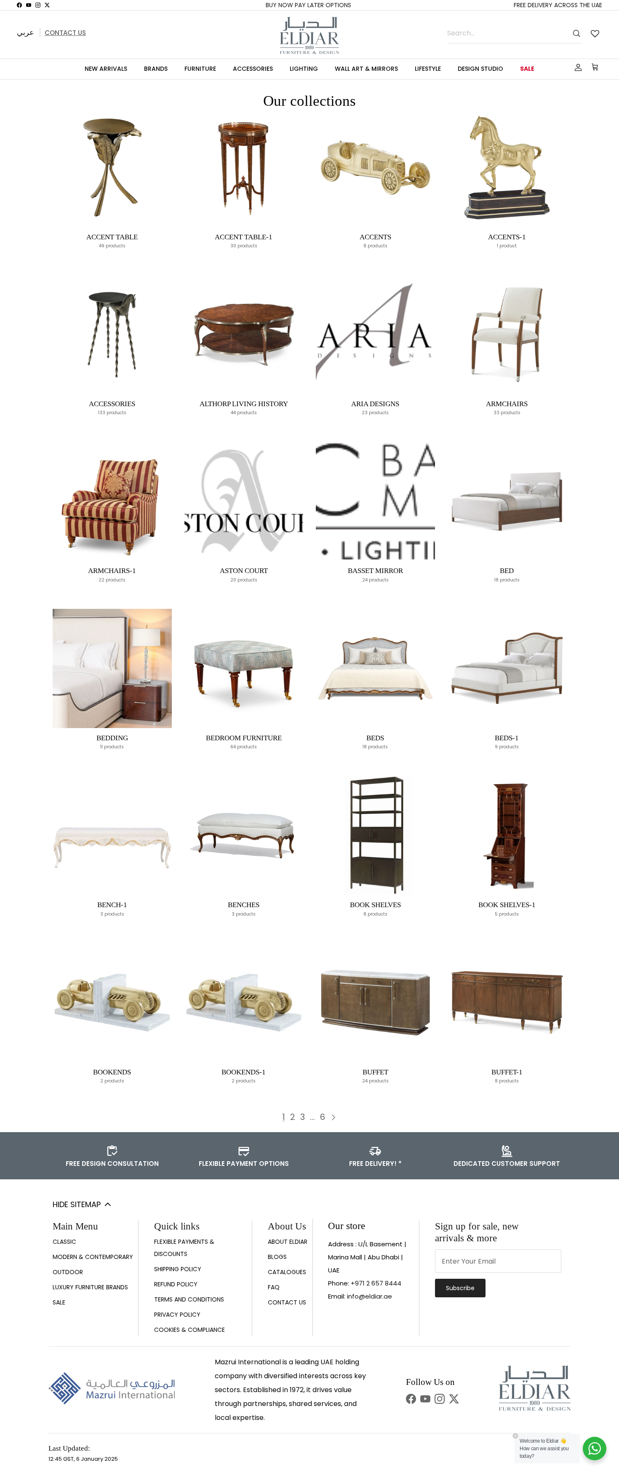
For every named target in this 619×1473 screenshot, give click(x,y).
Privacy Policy (177, 1314)
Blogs (277, 1257)
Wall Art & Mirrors (366, 68)
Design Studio (480, 68)
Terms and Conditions (189, 1299)
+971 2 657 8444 (376, 1283)
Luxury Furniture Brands (90, 1287)
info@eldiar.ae (369, 1296)
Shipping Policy (177, 1269)
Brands (156, 68)
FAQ (274, 1287)
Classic (64, 1241)
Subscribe (460, 1288)
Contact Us (65, 32)
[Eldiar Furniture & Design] (309, 35)
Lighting (304, 68)
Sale (527, 68)
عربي (25, 32)
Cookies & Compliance (189, 1330)
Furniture (200, 68)
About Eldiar (287, 1241)
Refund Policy (175, 1284)
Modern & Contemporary (93, 1257)
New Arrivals (106, 68)
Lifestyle (428, 68)
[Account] (576, 67)
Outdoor (68, 1272)
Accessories (253, 68)
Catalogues (287, 1272)
